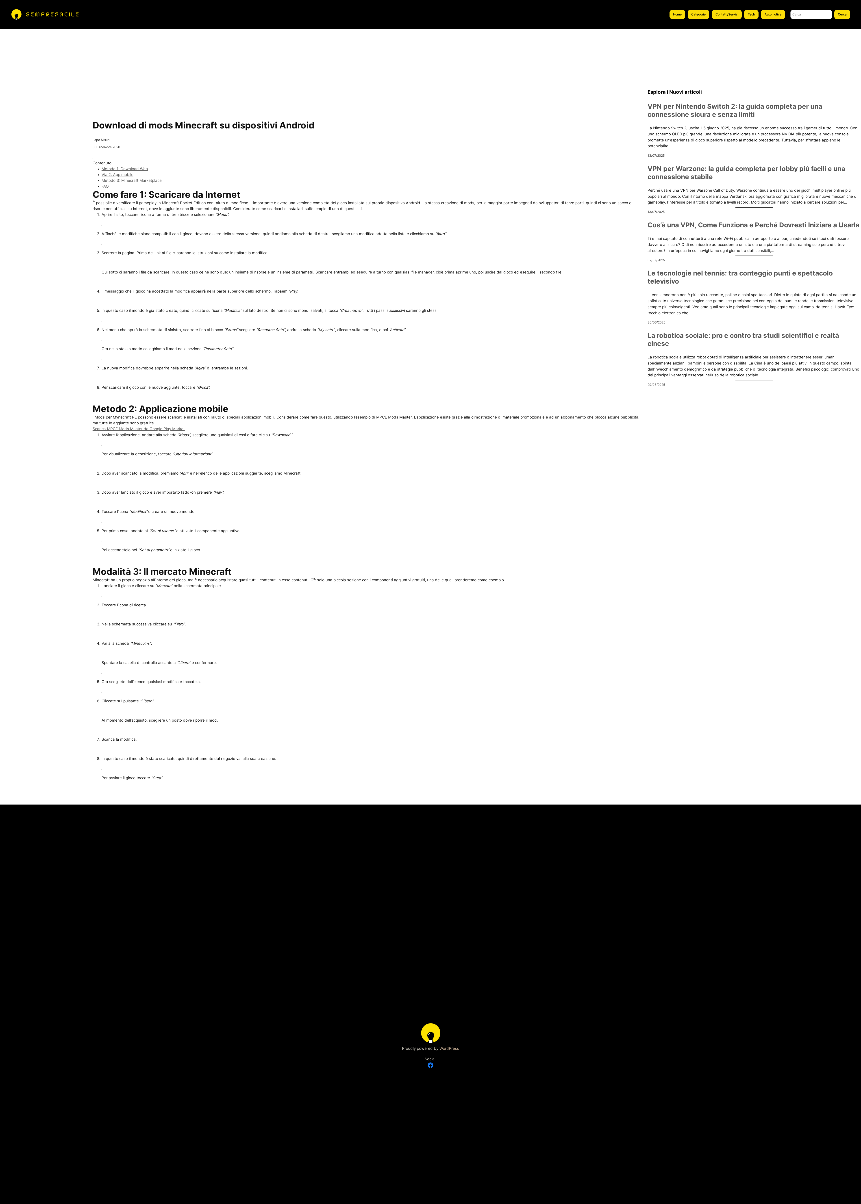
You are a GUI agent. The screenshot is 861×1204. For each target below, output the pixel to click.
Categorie (698, 14)
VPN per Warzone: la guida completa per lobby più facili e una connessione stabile (746, 173)
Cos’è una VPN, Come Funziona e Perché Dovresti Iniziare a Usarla (753, 225)
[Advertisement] (42, 60)
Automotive (773, 14)
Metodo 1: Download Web (125, 169)
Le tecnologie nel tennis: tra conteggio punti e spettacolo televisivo (740, 277)
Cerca (842, 14)
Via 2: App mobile (117, 174)
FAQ (105, 186)
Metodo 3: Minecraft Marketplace (132, 180)
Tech (751, 14)
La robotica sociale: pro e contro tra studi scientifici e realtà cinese (743, 339)
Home (677, 14)
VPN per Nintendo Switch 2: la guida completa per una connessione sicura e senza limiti (735, 110)
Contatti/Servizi (726, 14)
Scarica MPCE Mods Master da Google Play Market (139, 429)
